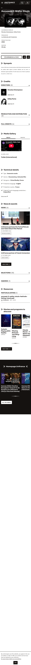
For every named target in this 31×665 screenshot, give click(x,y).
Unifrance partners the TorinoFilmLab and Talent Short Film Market (15, 228)
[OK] (15, 662)
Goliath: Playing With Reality (5, 331)
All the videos (6, 402)
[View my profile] (28, 2)
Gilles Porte (17, 32)
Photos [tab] (23, 137)
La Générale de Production (9, 37)
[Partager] (24, 57)
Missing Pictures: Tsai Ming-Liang (16, 333)
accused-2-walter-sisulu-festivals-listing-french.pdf (14, 297)
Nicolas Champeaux (7, 32)
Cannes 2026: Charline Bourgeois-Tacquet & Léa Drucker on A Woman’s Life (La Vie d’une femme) (10, 388)
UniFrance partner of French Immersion (15, 253)
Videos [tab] (8, 137)
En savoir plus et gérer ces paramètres (11, 659)
